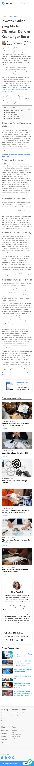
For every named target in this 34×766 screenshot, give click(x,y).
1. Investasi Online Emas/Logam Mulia (13, 110)
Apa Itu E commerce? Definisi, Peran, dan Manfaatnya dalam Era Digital (22, 685)
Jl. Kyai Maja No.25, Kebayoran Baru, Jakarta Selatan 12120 (17, 734)
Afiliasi (24, 713)
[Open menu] (30, 3)
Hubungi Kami (16, 716)
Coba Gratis (27, 764)
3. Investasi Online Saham (10, 114)
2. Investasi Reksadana (9, 112)
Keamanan (4, 716)
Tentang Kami (16, 713)
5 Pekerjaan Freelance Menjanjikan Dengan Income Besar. (14, 90)
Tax (2, 742)
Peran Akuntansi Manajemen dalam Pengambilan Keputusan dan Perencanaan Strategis (23, 693)
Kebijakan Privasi (5, 754)
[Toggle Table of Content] (28, 108)
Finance (16, 16)
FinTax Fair (25, 367)
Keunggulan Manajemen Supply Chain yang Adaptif (23, 655)
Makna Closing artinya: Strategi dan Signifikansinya (23, 671)
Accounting (4, 730)
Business (4, 733)
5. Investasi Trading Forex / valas (12, 118)
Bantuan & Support (4, 720)
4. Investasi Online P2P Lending (11, 116)
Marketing (4, 739)
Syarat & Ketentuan (5, 751)
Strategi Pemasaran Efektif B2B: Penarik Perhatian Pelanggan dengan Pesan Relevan (23, 663)
